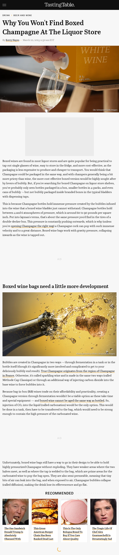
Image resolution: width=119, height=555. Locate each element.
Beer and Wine (22, 15)
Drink (6, 15)
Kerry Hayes (12, 40)
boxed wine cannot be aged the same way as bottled (72, 400)
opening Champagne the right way (32, 226)
